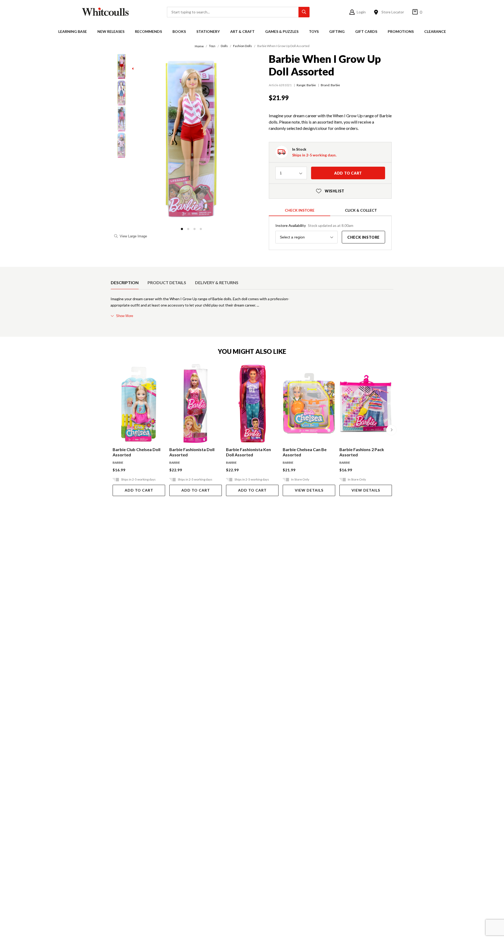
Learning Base (72, 31)
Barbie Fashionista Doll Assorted (191, 452)
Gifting (337, 31)
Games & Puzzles (281, 31)
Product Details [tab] (167, 282)
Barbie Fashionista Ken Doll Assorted (248, 452)
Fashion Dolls (242, 46)
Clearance (435, 31)
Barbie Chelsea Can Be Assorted (305, 452)
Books (179, 31)
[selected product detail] (112, 271)
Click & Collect (361, 210)
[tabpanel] (252, 307)
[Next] (391, 430)
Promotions (401, 31)
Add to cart (348, 173)
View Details (309, 490)
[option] (125, 282)
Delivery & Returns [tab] (216, 282)
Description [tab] (125, 282)
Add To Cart (139, 490)
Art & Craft (242, 31)
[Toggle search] (303, 12)
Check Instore (299, 210)
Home (199, 46)
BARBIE (118, 463)
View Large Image (133, 236)
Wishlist (330, 191)
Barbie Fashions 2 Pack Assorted (361, 452)
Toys (314, 31)
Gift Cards (366, 31)
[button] (182, 229)
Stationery (208, 31)
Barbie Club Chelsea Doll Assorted (136, 452)
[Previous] (112, 430)
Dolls (224, 46)
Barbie (311, 85)
